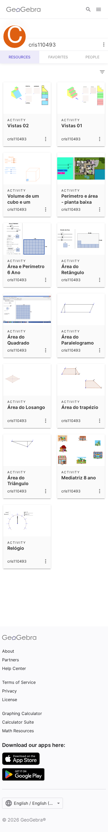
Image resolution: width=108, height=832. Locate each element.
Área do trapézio (79, 407)
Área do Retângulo (72, 269)
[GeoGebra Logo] (23, 9)
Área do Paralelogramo (77, 339)
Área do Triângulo (18, 480)
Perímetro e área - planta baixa (79, 198)
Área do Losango (26, 407)
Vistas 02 (18, 125)
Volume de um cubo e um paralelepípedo (24, 201)
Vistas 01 (71, 125)
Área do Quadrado (18, 339)
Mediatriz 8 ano (78, 477)
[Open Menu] (98, 9)
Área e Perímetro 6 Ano (26, 269)
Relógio (15, 548)
